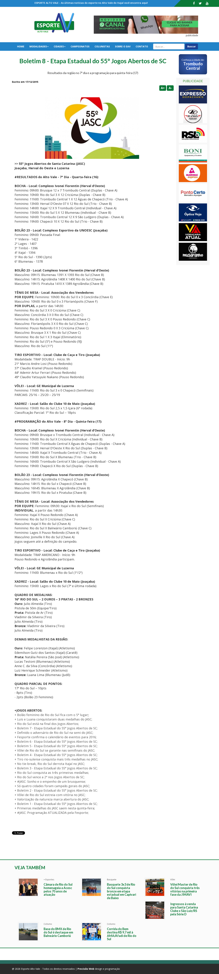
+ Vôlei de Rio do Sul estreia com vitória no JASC (50, 795)
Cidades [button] (59, 46)
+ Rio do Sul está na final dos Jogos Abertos (46, 724)
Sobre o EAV (123, 46)
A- (170, 88)
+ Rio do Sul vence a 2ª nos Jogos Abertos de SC (49, 777)
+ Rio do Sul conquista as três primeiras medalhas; (52, 773)
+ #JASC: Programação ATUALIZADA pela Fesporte (51, 813)
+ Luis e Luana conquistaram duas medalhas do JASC (53, 719)
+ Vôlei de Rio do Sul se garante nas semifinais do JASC (54, 750)
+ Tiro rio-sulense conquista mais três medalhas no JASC (56, 759)
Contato (142, 46)
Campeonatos (80, 46)
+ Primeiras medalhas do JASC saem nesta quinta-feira (54, 808)
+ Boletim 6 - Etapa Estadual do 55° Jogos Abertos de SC (56, 741)
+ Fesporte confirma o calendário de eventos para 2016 (55, 737)
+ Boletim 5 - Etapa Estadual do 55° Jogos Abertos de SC (56, 746)
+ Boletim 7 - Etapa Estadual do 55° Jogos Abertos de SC (56, 728)
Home (20, 46)
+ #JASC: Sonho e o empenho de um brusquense (50, 781)
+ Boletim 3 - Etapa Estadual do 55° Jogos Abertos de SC (56, 768)
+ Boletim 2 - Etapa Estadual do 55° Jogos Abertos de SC (56, 790)
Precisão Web (86, 968)
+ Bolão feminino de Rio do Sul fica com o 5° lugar (51, 715)
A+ (163, 88)
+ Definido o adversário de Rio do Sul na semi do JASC (54, 733)
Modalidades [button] (38, 46)
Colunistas (102, 46)
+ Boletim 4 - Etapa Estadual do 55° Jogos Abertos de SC (56, 755)
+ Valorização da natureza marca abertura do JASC (51, 799)
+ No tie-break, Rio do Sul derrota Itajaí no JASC (49, 764)
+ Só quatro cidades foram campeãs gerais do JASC (52, 786)
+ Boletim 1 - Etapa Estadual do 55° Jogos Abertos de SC (56, 804)
